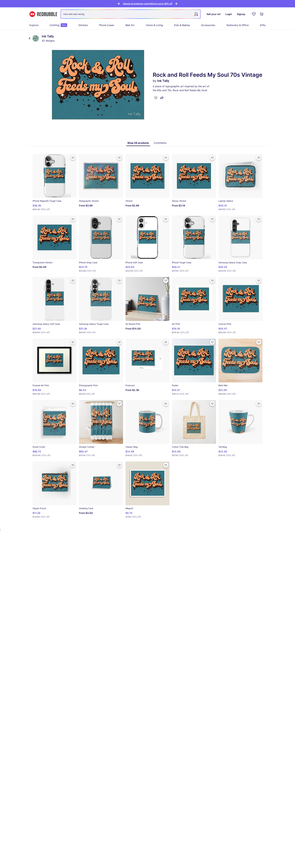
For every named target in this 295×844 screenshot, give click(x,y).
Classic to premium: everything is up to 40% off (147, 3)
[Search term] (196, 14)
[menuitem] (34, 25)
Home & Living (154, 25)
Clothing (58, 25)
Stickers (83, 25)
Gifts (263, 25)
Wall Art (130, 25)
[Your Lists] (254, 14)
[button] (147, 3)
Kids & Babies (182, 25)
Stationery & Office (237, 25)
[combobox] (130, 14)
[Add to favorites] (156, 98)
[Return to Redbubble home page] (43, 14)
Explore (34, 25)
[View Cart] (262, 14)
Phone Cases (106, 25)
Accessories (208, 25)
